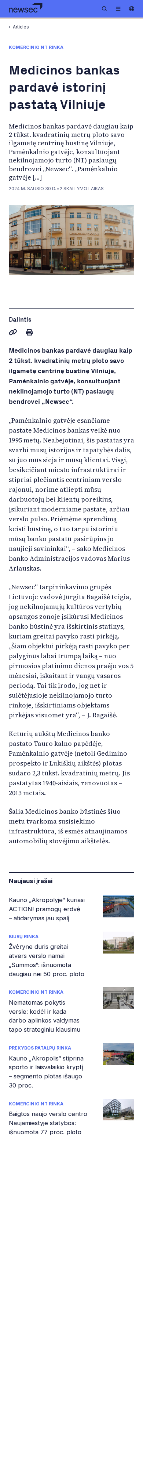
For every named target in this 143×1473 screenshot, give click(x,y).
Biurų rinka (23, 936)
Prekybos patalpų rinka (40, 1048)
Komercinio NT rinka (36, 992)
